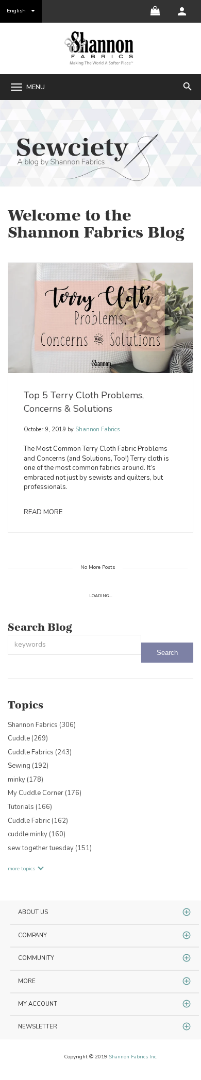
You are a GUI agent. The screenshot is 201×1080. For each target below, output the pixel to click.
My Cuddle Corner (44, 793)
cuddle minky (36, 834)
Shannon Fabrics (97, 429)
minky (25, 779)
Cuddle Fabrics (40, 752)
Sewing (28, 765)
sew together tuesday (50, 848)
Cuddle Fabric (38, 820)
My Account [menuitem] (37, 1004)
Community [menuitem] (36, 958)
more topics (21, 868)
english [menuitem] (16, 10)
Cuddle (28, 738)
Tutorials (30, 807)
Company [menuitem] (32, 935)
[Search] (167, 653)
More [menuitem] (27, 981)
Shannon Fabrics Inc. (133, 1056)
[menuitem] (182, 11)
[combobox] (74, 645)
